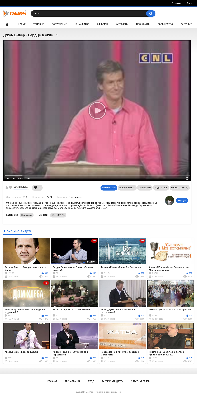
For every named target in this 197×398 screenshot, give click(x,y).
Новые (22, 24)
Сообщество (165, 24)
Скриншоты (145, 188)
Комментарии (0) (179, 188)
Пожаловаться (127, 188)
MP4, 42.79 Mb (58, 215)
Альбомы (102, 24)
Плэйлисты (143, 24)
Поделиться (161, 188)
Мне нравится (6, 187)
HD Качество (81, 24)
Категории (122, 24)
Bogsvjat (182, 200)
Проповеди (26, 215)
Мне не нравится (10, 187)
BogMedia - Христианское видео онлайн (103, 392)
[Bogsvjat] (169, 200)
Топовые (38, 24)
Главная (7, 24)
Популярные (59, 24)
